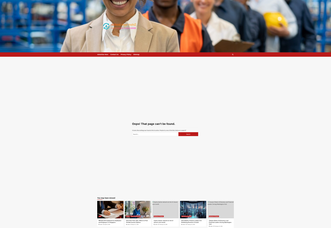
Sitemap (136, 54)
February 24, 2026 (191, 224)
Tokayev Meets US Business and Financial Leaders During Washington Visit (220, 222)
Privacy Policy (126, 54)
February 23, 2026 (218, 226)
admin (101, 224)
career (128, 216)
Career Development (135, 216)
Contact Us (114, 54)
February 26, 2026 (163, 224)
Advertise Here (102, 54)
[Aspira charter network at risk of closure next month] (165, 209)
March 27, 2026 (135, 224)
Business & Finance (158, 216)
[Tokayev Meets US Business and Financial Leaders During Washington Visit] (221, 209)
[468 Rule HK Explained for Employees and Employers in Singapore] (110, 209)
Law (100, 216)
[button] (233, 54)
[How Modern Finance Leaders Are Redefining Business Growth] (193, 209)
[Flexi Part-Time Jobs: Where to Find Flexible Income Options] (138, 209)
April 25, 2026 (107, 224)
